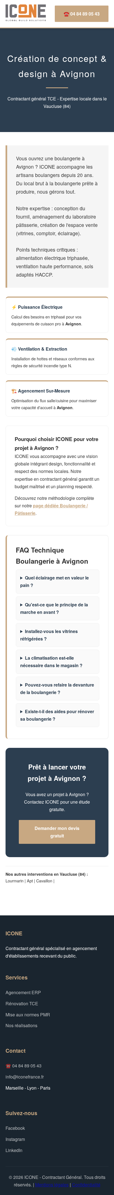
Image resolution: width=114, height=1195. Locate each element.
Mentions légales (52, 1184)
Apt (30, 880)
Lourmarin (15, 880)
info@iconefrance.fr (25, 1077)
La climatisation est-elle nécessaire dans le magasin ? (51, 662)
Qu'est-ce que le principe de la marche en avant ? (54, 608)
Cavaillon (44, 880)
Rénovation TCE (22, 1003)
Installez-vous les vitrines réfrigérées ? (49, 635)
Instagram (15, 1139)
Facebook (15, 1128)
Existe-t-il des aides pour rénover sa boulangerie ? (57, 715)
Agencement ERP (23, 992)
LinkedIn (14, 1150)
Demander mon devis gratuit (57, 832)
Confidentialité (86, 1184)
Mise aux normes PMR (28, 1014)
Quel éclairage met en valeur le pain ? (54, 581)
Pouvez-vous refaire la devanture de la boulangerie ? (57, 688)
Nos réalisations (21, 1025)
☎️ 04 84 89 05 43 (82, 14)
